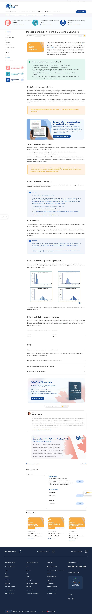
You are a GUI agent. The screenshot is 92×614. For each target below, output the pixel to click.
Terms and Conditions (52, 590)
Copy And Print (30, 590)
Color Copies (29, 580)
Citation (7, 39)
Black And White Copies (32, 583)
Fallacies (8, 42)
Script (27, 576)
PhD (6, 573)
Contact (78, 1)
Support (84, 1)
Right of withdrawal (52, 586)
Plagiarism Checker (9, 566)
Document (28, 570)
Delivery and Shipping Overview (55, 570)
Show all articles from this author (41, 430)
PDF (27, 573)
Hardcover (7, 580)
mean (51, 322)
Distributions (38, 35)
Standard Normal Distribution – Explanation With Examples (76, 536)
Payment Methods (51, 576)
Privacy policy (50, 583)
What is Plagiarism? (10, 590)
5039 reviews (75, 584)
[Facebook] (69, 598)
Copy (80, 481)
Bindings (47, 11)
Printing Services (10, 11)
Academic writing (10, 37)
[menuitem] (7, 611)
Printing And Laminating (32, 593)
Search (70, 1)
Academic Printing (36, 11)
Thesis (6, 570)
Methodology (9, 49)
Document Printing (23, 11)
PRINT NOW (81, 11)
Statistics (8, 57)
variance (59, 322)
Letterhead (28, 586)
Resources (56, 11)
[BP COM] (12, 8)
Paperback (7, 583)
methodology (40, 250)
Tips (7, 62)
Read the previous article (33, 463)
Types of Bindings (9, 593)
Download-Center (51, 593)
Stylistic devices (9, 60)
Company (50, 562)
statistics (52, 47)
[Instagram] (73, 598)
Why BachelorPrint (52, 566)
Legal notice (50, 580)
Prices (27, 566)
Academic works (9, 34)
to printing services (37, 398)
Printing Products (32, 562)
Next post (83, 463)
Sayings (7, 52)
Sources (7, 55)
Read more (30, 538)
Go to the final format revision (61, 136)
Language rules (9, 44)
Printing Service (10, 562)
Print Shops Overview (10, 586)
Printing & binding (10, 47)
